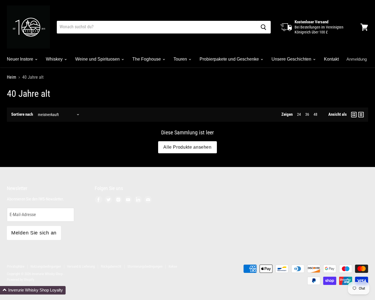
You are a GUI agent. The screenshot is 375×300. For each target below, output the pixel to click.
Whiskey (55, 59)
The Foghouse (147, 59)
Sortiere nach (22, 114)
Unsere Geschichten (292, 59)
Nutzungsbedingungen (45, 266)
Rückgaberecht (111, 266)
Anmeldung (356, 59)
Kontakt (331, 59)
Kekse (173, 266)
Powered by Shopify (20, 280)
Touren (180, 59)
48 (315, 114)
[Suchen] (263, 27)
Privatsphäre (15, 266)
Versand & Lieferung (81, 266)
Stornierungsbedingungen (145, 266)
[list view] (361, 114)
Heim (11, 77)
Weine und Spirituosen (98, 59)
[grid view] (354, 114)
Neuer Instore (20, 59)
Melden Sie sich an (34, 233)
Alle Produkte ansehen (187, 147)
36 (307, 114)
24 (299, 114)
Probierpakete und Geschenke (230, 59)
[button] (33, 290)
